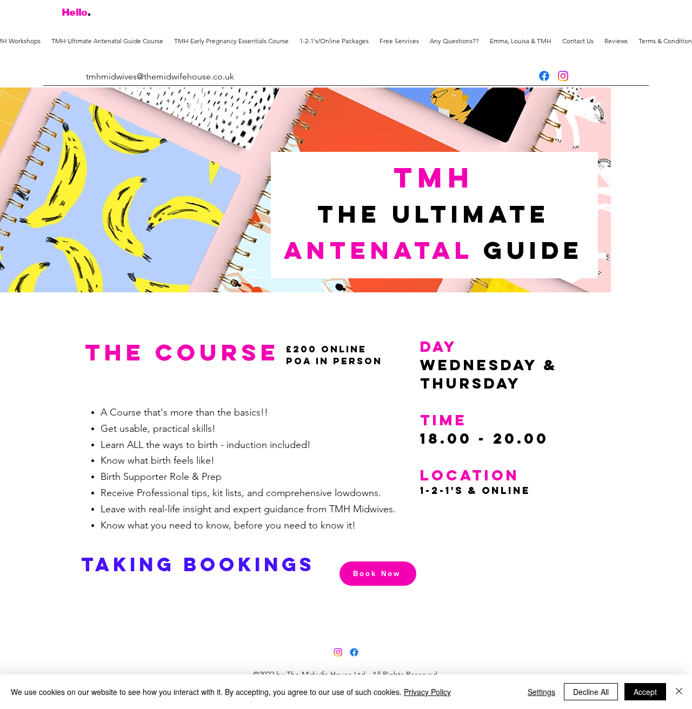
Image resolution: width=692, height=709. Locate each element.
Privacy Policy (427, 691)
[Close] (679, 691)
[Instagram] (563, 76)
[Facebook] (544, 76)
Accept (645, 691)
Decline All (591, 691)
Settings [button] (541, 691)
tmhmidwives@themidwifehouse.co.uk (160, 76)
